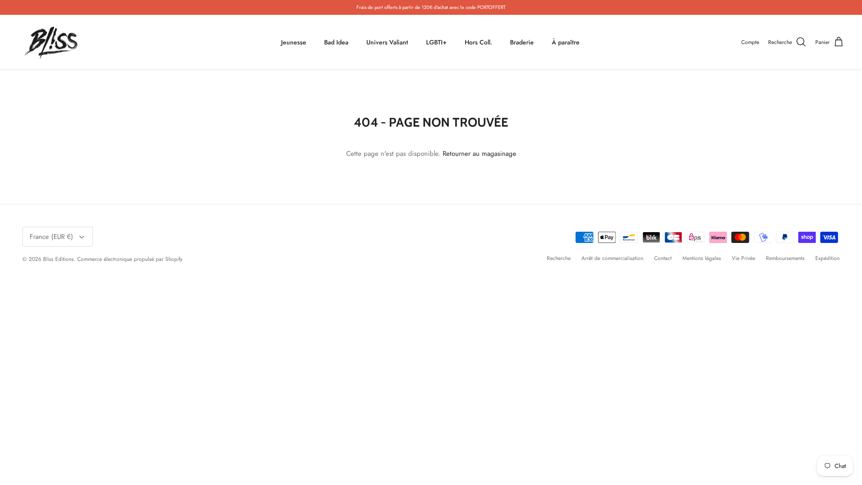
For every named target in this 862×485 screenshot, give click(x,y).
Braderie (522, 42)
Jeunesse (293, 42)
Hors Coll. (478, 42)
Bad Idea (336, 42)
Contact (663, 258)
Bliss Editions (58, 259)
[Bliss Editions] (53, 42)
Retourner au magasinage (479, 154)
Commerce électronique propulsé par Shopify (129, 259)
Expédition (827, 258)
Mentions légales (701, 258)
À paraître (566, 42)
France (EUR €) (51, 237)
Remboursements (785, 258)
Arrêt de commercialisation (612, 258)
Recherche (559, 258)
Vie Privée (743, 258)
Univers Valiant (387, 42)
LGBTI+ (436, 42)
